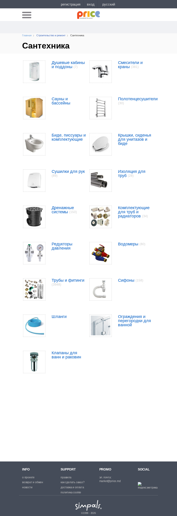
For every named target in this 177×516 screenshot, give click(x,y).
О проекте (28, 477)
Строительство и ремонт (50, 35)
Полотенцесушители (138, 101)
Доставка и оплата (72, 487)
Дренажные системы (64, 209)
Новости (27, 487)
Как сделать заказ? (72, 482)
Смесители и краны (130, 64)
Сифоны (130, 280)
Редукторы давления (62, 246)
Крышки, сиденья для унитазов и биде (134, 139)
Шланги (59, 316)
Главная (27, 35)
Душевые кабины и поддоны (68, 64)
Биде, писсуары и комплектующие (69, 137)
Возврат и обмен (32, 482)
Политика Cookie (71, 492)
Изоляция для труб (131, 173)
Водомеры (131, 244)
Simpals (88, 505)
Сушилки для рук (68, 173)
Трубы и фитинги (68, 282)
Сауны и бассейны (61, 101)
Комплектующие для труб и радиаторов (134, 211)
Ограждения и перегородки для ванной (134, 320)
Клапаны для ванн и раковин (66, 355)
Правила (66, 477)
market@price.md (110, 481)
